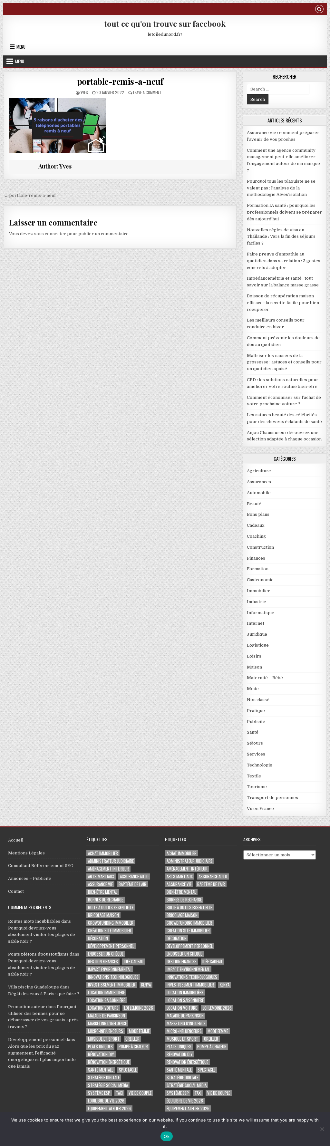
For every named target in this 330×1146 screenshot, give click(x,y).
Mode (253, 688)
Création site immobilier (109, 931)
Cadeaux (255, 525)
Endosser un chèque (105, 954)
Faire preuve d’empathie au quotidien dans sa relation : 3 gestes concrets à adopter (283, 261)
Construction (260, 547)
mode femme (139, 1031)
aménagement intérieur (108, 869)
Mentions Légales (26, 853)
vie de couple (140, 1093)
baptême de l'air (132, 884)
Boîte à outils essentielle (110, 907)
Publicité (256, 721)
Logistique (258, 645)
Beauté (254, 503)
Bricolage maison (103, 915)
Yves (84, 92)
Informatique (260, 612)
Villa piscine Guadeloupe (33, 987)
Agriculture (259, 470)
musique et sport (104, 1039)
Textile (254, 776)
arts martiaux (101, 876)
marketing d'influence (107, 1023)
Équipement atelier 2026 (109, 1108)
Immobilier (258, 590)
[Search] (319, 10)
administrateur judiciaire (111, 861)
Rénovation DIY (101, 1054)
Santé (252, 732)
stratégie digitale (104, 1077)
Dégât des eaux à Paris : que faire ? (43, 993)
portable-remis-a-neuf (120, 81)
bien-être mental (102, 892)
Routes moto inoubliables (34, 921)
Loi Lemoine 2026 (138, 1008)
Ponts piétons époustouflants (38, 954)
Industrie (256, 601)
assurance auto (134, 876)
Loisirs (254, 656)
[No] (322, 1129)
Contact (16, 891)
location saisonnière (106, 1000)
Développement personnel (36, 1039)
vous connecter (50, 233)
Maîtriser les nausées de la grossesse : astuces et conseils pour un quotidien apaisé (284, 362)
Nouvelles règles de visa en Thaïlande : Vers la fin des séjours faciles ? (281, 236)
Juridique (257, 634)
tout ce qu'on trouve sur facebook (165, 23)
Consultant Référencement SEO (40, 865)
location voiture (103, 1008)
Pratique (256, 710)
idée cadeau (133, 961)
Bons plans (258, 514)
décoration (98, 938)
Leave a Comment (147, 92)
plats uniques (100, 1047)
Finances (256, 558)
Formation (257, 568)
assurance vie (100, 884)
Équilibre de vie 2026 (106, 1101)
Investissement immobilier (111, 985)
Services (256, 754)
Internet (255, 623)
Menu (20, 46)
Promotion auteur (26, 1006)
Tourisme (257, 786)
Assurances (259, 481)
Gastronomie (260, 579)
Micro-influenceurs (105, 1031)
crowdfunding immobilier (110, 923)
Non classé (258, 699)
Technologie (259, 765)
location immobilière (106, 992)
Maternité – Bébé (265, 677)
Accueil (15, 840)
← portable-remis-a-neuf (30, 195)
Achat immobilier (103, 853)
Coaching (256, 536)
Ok (167, 1136)
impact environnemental (109, 969)
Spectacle (128, 1070)
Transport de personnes (272, 797)
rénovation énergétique (109, 1062)
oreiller (132, 1039)
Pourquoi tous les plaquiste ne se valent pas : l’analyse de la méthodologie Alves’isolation (281, 188)
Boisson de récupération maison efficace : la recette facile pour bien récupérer (283, 303)
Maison (254, 667)
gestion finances (103, 961)
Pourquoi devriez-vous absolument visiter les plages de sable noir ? (41, 935)
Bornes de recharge (105, 900)
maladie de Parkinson (106, 1016)
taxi (119, 1093)
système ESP (99, 1093)
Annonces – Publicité (29, 878)
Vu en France (260, 808)
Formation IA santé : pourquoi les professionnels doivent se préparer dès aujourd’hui (284, 212)
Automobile (259, 492)
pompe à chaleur (133, 1047)
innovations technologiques (113, 977)
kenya (146, 985)
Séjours (255, 743)
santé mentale (100, 1070)
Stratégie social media (108, 1085)
